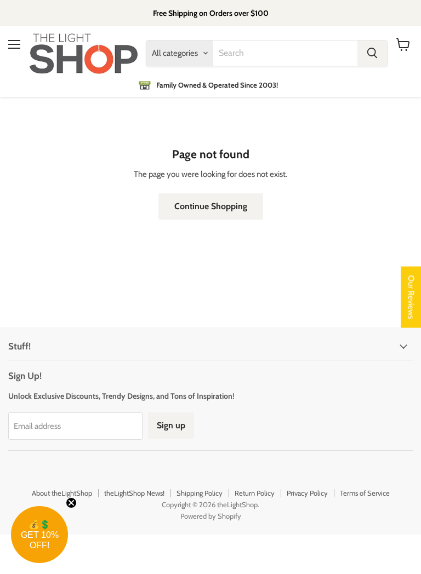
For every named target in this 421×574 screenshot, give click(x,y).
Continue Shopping (210, 206)
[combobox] (285, 53)
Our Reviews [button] (411, 297)
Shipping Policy (200, 493)
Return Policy (255, 493)
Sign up (171, 425)
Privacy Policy (307, 493)
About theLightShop (62, 493)
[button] (39, 534)
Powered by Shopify (210, 516)
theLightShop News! (134, 493)
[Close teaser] (71, 502)
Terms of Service (365, 493)
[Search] (372, 53)
